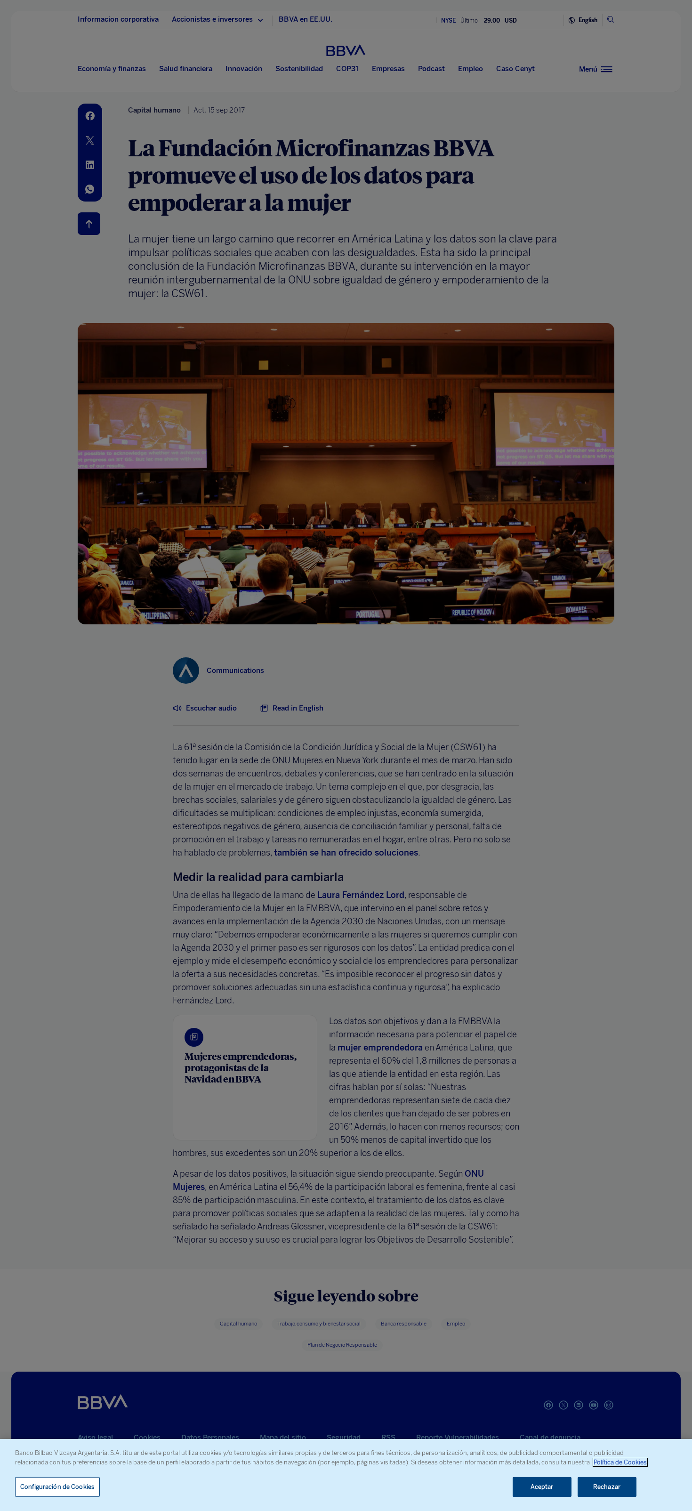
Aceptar (542, 1486)
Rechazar (606, 1486)
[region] (346, 1475)
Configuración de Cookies (57, 1486)
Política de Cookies (620, 1462)
